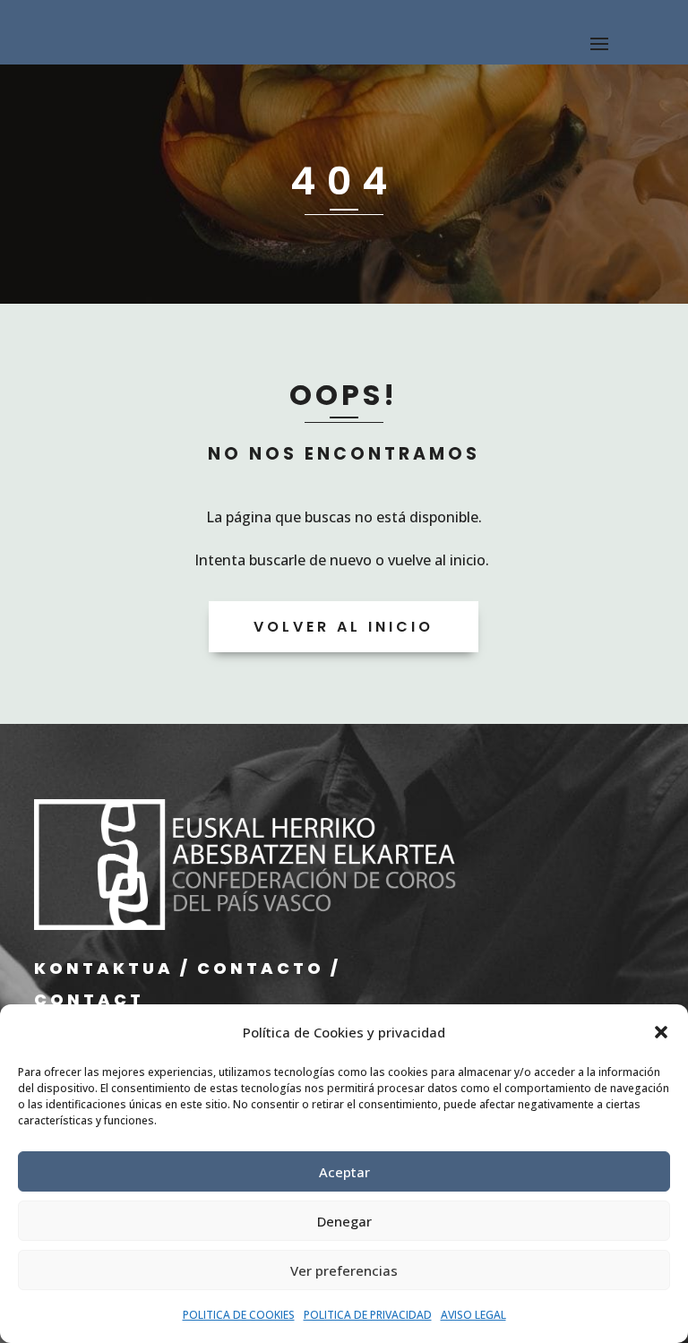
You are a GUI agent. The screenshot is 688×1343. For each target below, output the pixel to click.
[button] (661, 1032)
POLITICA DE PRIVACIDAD (368, 1314)
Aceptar (344, 1172)
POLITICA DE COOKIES (239, 1314)
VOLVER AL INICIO (344, 626)
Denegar (344, 1221)
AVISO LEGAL (473, 1314)
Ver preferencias (344, 1270)
